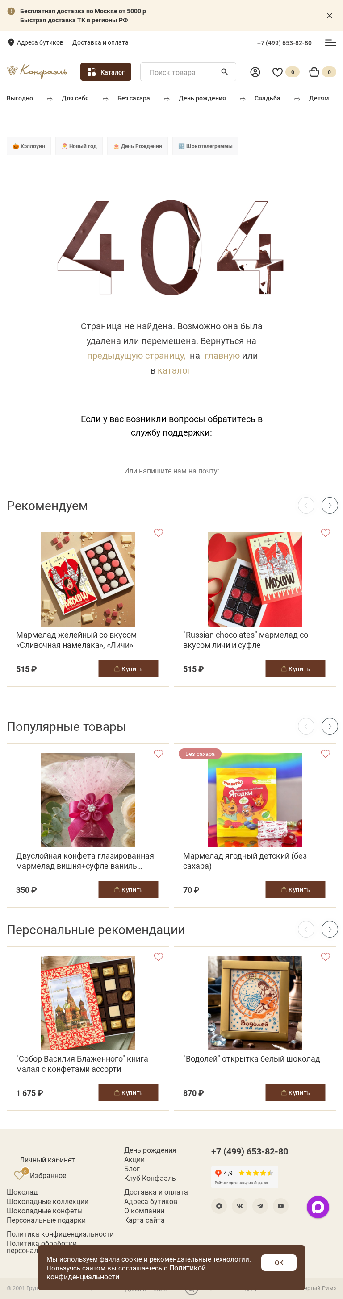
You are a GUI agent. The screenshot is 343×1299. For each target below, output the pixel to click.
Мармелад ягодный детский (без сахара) (245, 861)
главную (222, 355)
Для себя (75, 98)
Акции (134, 1159)
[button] (330, 505)
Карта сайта (144, 1220)
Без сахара (133, 98)
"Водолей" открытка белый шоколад (251, 1059)
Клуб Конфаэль (150, 1178)
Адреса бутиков (40, 42)
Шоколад (22, 1191)
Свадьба (267, 98)
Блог (132, 1168)
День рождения (202, 98)
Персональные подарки (46, 1220)
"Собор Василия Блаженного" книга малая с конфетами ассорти (82, 1064)
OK (279, 1262)
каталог (174, 370)
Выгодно (20, 98)
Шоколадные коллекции (47, 1201)
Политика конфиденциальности (60, 1233)
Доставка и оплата (100, 42)
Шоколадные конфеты (45, 1210)
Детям (319, 98)
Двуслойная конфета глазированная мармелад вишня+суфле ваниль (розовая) (85, 861)
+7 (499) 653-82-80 (284, 43)
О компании (144, 1210)
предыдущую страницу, (136, 355)
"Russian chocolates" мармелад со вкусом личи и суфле (245, 640)
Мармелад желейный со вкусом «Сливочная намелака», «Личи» (76, 640)
